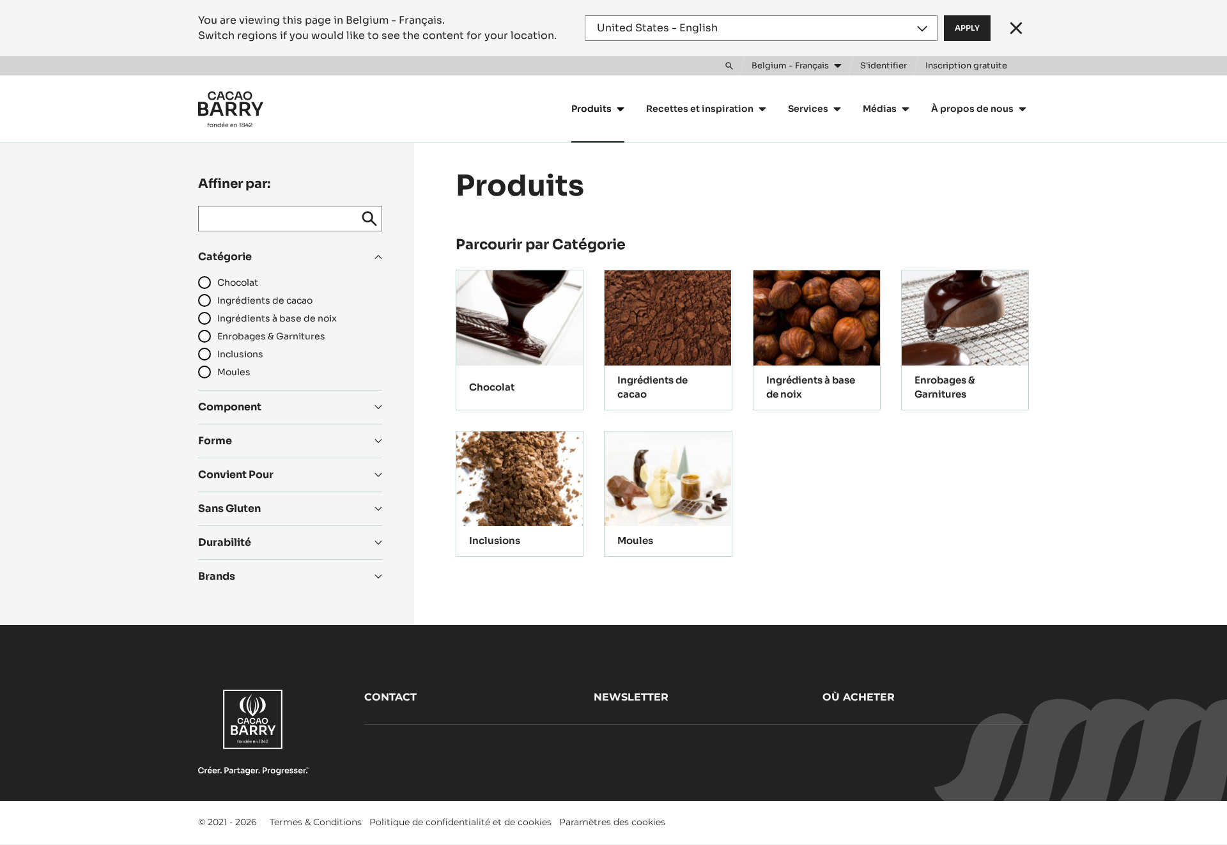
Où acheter (858, 697)
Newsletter (631, 697)
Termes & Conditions (316, 822)
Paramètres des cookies (612, 822)
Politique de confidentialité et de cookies (460, 822)
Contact (390, 697)
